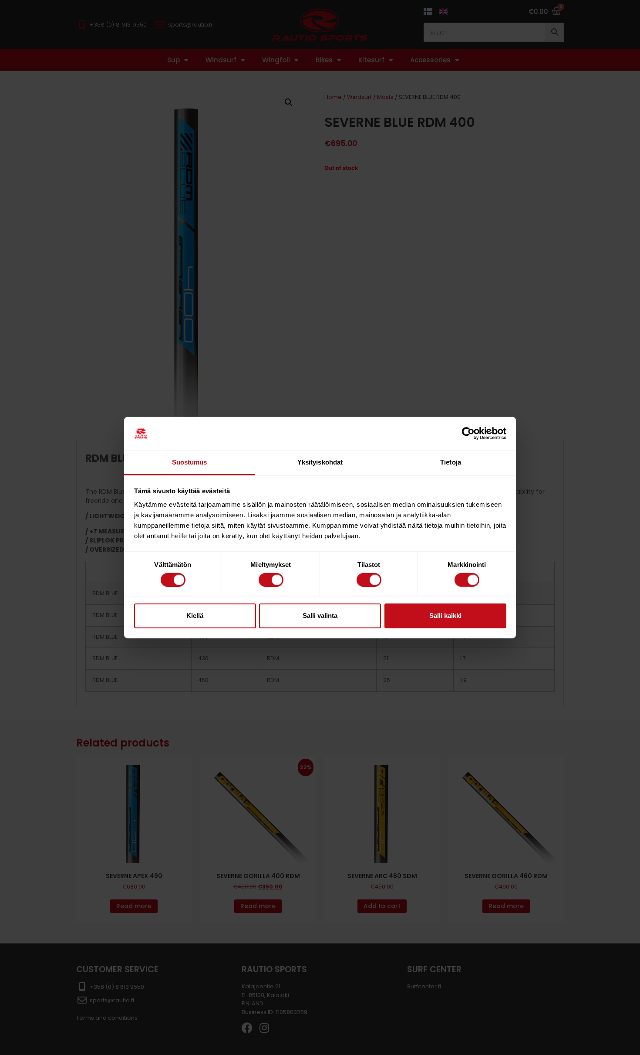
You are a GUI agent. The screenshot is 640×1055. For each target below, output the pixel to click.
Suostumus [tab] (189, 462)
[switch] (271, 580)
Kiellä (194, 615)
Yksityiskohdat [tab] (320, 462)
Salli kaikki (445, 615)
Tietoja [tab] (450, 462)
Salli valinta (320, 615)
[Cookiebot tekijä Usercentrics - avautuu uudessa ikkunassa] (468, 433)
